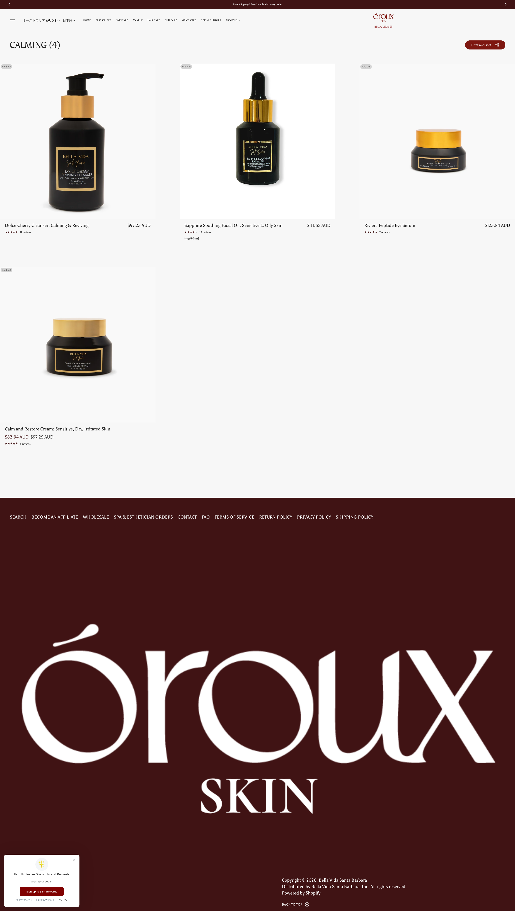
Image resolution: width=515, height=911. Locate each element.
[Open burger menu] (12, 20)
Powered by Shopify (301, 893)
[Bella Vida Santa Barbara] (383, 20)
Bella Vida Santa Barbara (343, 880)
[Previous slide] (9, 4)
